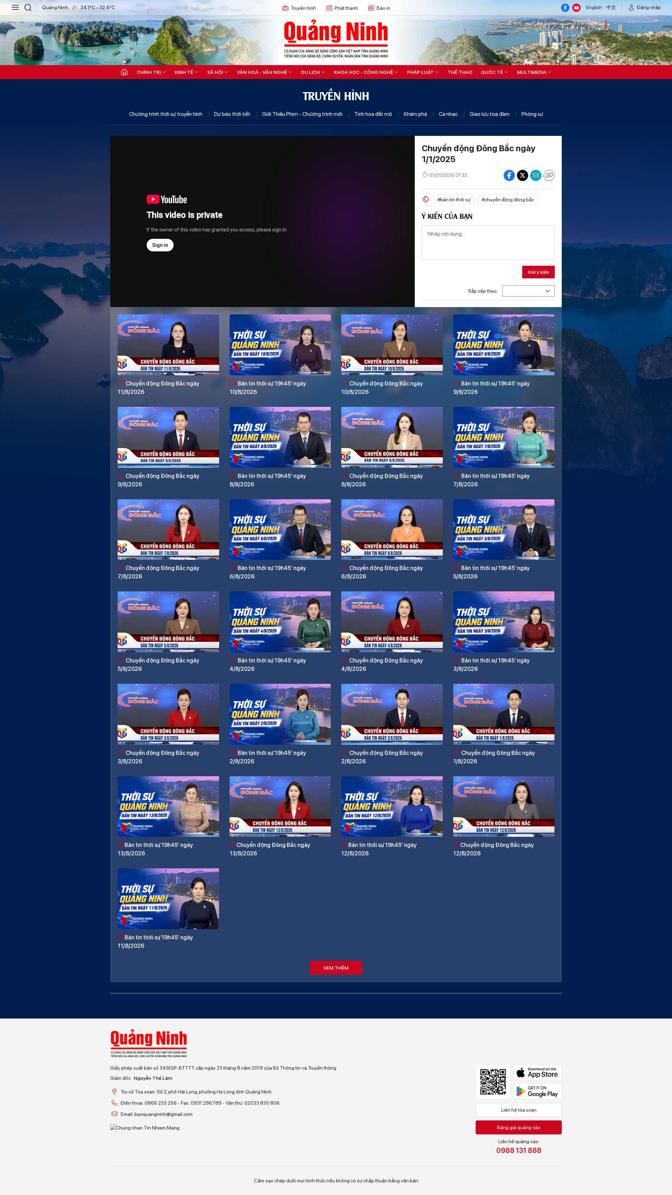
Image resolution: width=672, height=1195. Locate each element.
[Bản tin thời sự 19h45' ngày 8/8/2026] (280, 437)
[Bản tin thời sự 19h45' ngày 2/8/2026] (280, 714)
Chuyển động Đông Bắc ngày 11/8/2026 (158, 387)
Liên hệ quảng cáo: (518, 1147)
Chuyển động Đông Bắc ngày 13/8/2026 (270, 849)
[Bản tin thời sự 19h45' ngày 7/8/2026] (504, 437)
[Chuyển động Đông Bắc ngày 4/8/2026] (392, 621)
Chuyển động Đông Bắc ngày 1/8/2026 (494, 757)
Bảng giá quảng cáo (518, 1127)
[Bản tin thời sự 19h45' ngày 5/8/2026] (504, 529)
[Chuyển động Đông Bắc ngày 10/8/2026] (392, 344)
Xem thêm (336, 968)
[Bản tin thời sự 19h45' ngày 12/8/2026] (392, 806)
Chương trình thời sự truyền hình (165, 114)
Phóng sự (532, 114)
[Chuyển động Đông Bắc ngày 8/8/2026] (392, 437)
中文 (611, 7)
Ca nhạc (448, 114)
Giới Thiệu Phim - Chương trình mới (302, 114)
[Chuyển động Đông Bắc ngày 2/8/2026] (392, 714)
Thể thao (460, 72)
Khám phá (415, 114)
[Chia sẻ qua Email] (535, 175)
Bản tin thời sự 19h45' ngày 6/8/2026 (268, 572)
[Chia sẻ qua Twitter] (522, 175)
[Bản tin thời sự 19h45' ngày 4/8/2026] (280, 621)
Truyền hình (303, 8)
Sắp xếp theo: (483, 291)
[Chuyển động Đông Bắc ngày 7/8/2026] (168, 529)
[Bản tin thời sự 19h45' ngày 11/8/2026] (168, 898)
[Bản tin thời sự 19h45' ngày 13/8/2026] (168, 806)
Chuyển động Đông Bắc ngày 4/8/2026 (382, 664)
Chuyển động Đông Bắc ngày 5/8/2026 (158, 664)
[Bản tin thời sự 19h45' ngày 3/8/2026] (504, 621)
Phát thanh (346, 8)
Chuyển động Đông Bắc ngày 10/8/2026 (382, 387)
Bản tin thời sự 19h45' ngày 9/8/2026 (491, 387)
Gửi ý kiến (538, 272)
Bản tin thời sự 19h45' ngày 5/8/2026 (491, 572)
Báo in (383, 8)
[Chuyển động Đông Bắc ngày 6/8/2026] (392, 529)
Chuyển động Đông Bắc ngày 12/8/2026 (493, 849)
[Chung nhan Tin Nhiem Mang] (223, 1128)
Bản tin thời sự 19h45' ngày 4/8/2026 (268, 664)
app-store (537, 1072)
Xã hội (215, 72)
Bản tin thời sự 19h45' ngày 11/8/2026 (155, 941)
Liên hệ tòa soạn (519, 1110)
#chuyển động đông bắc (508, 199)
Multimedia (531, 72)
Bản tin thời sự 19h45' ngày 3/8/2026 (491, 664)
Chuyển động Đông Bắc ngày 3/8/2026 (158, 757)
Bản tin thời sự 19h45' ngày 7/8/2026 (491, 480)
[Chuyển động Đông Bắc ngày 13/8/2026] (280, 806)
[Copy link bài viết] (549, 175)
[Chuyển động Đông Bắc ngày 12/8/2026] (504, 806)
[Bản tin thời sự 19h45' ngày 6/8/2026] (280, 529)
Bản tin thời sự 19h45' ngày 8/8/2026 (268, 480)
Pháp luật (420, 72)
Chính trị (149, 72)
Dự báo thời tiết (232, 114)
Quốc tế (492, 72)
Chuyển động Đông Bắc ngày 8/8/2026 (382, 480)
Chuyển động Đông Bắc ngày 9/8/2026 (158, 480)
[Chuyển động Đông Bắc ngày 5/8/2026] (168, 621)
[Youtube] (576, 8)
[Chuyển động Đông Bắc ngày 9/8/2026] (168, 437)
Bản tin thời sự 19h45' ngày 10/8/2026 (268, 387)
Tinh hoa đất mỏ (373, 114)
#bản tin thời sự (454, 199)
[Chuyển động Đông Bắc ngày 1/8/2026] (504, 714)
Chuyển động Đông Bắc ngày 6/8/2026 (382, 572)
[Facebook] (565, 8)
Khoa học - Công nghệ (363, 72)
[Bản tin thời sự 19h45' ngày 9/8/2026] (504, 344)
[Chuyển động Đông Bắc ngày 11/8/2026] (168, 344)
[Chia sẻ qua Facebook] (509, 175)
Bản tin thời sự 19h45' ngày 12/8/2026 (378, 849)
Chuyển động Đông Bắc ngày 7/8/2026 (158, 572)
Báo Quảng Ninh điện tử (336, 38)
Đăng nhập (649, 7)
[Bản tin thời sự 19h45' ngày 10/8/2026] (280, 344)
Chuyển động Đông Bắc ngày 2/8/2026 (382, 757)
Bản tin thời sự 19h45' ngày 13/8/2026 (155, 849)
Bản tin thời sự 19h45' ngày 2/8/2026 (268, 757)
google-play (537, 1091)
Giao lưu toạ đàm (490, 114)
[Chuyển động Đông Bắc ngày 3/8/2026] (168, 714)
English (594, 7)
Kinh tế (184, 72)
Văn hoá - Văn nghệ (262, 72)
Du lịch (310, 72)
